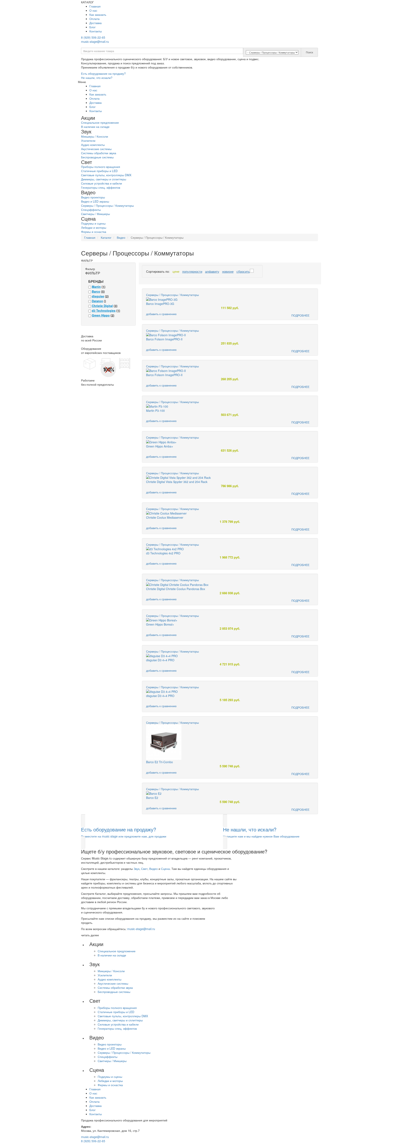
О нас (93, 10)
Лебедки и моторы (93, 227)
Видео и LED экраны (95, 201)
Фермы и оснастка (93, 232)
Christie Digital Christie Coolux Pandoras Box (175, 589)
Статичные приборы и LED (99, 171)
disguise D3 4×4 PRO (160, 660)
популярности (192, 271)
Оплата (94, 19)
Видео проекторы (93, 197)
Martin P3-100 (155, 410)
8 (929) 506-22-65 (93, 37)
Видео (153, 869)
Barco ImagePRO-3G (160, 304)
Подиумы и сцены (93, 223)
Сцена (165, 869)
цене (175, 271)
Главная (95, 6)
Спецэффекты (91, 210)
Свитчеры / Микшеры (95, 214)
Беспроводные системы (97, 157)
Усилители (88, 140)
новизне (228, 271)
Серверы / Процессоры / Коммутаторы (107, 205)
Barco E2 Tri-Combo (159, 762)
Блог (92, 27)
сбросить (243, 271)
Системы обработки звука (98, 153)
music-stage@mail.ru (95, 41)
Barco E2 (152, 798)
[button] (149, 831)
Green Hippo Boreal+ (160, 624)
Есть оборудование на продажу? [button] (103, 73)
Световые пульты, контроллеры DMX (106, 175)
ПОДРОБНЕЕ (300, 315)
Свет (144, 869)
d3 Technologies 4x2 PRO (163, 553)
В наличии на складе (95, 127)
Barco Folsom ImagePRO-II (164, 339)
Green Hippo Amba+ (159, 446)
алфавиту (212, 271)
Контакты (95, 31)
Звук (136, 869)
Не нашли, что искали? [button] (96, 78)
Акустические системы (96, 149)
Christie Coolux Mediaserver (164, 517)
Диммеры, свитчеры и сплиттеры (103, 179)
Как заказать (97, 14)
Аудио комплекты (93, 145)
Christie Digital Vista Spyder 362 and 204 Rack (176, 482)
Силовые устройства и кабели (101, 183)
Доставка (95, 23)
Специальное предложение (100, 122)
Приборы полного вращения (100, 167)
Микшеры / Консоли (94, 136)
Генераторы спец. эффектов (100, 187)
